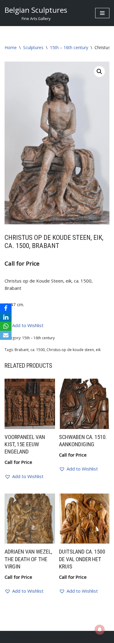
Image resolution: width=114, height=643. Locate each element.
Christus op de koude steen (70, 349)
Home (11, 47)
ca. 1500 (37, 349)
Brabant (22, 349)
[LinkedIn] (6, 317)
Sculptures (33, 47)
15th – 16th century (69, 47)
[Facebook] (6, 308)
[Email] (6, 335)
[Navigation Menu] (102, 13)
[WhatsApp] (6, 326)
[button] (99, 71)
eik (98, 349)
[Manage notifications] (100, 630)
